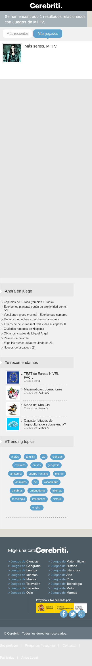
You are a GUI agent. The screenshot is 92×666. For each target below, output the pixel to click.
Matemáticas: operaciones (43, 389)
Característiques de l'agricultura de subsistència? (45, 422)
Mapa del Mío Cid (37, 405)
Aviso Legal (29, 657)
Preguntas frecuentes (40, 645)
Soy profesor (9, 645)
